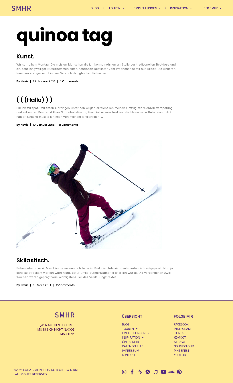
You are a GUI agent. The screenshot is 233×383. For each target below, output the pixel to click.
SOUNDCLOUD (184, 346)
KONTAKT (128, 355)
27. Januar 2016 (44, 81)
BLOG (95, 8)
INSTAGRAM (182, 329)
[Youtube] (163, 372)
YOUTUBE (180, 355)
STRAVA (179, 342)
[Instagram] (124, 372)
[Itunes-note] (155, 372)
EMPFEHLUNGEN (145, 8)
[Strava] (140, 372)
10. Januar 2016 (44, 125)
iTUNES (179, 333)
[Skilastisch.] (89, 194)
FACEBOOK (181, 324)
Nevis (24, 81)
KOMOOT (180, 337)
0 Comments (69, 81)
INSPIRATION (179, 8)
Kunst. (25, 56)
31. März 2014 (42, 285)
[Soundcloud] (171, 372)
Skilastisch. (32, 260)
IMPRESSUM (130, 350)
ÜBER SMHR (210, 8)
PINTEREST (181, 350)
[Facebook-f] (132, 372)
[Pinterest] (179, 372)
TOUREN (114, 8)
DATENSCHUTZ (132, 346)
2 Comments (65, 285)
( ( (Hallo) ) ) (34, 100)
